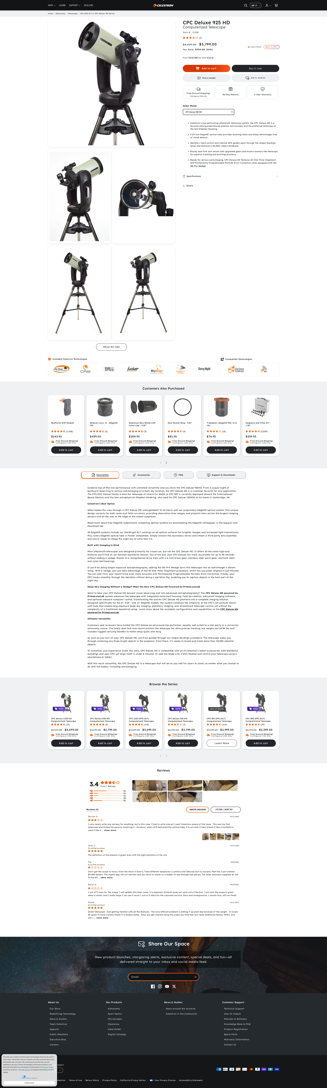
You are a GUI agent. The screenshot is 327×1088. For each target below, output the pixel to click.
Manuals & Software (235, 1019)
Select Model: (190, 106)
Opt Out (27, 1070)
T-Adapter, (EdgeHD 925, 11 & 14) (222, 424)
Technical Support (234, 1008)
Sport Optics (115, 1013)
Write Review (198, 809)
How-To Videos (232, 1013)
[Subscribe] (195, 977)
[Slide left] (161, 463)
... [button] (108, 830)
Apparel (54, 1029)
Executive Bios (58, 1039)
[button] (245, 5)
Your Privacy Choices (165, 1080)
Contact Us (230, 1044)
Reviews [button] (92, 809)
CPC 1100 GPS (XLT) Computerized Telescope (141, 719)
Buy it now (255, 68)
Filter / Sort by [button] (224, 810)
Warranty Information (236, 1039)
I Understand (29, 1083)
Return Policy (92, 1080)
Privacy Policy (48, 1067)
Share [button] (189, 185)
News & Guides (58, 1019)
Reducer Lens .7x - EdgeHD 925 (103, 424)
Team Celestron (58, 1024)
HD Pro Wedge (198, 166)
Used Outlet (114, 1029)
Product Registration (236, 1029)
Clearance (113, 1024)
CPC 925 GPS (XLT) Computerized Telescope (219, 719)
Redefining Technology (63, 1013)
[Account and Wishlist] (268, 5)
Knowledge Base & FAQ (237, 1024)
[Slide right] (166, 463)
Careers (54, 1044)
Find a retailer (209, 78)
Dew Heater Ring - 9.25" (180, 423)
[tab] (100, 474)
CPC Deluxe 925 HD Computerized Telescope (180, 719)
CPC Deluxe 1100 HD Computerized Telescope (63, 719)
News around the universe (181, 1008)
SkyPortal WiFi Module (62, 423)
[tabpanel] (163, 577)
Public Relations (59, 1034)
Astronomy (114, 1008)
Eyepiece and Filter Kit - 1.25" (258, 424)
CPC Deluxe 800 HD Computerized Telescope (102, 719)
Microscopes (115, 1019)
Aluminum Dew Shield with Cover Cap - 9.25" (142, 424)
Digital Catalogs (117, 1034)
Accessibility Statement (191, 1080)
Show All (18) (111, 346)
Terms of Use (75, 1080)
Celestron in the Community (181, 1013)
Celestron (61, 1080)
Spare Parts (230, 1034)
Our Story (55, 1008)
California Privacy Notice (133, 1080)
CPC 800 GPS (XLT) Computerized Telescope (258, 719)
